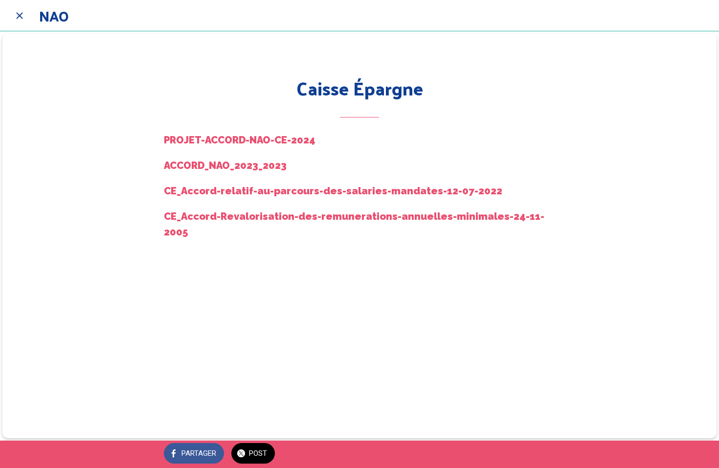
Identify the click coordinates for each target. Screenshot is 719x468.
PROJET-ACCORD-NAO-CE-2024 (239, 140)
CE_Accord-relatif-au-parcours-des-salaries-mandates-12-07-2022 (333, 191)
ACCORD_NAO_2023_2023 (225, 165)
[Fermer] (19, 16)
